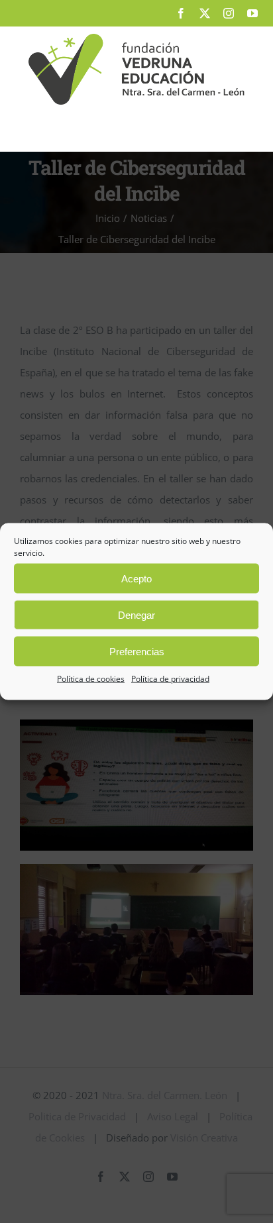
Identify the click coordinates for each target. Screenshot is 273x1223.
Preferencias (136, 651)
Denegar (136, 614)
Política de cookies (91, 678)
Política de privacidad (170, 678)
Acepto (136, 578)
